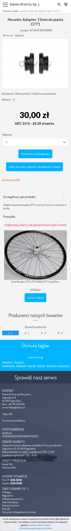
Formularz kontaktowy (13, 420)
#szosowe (63, 365)
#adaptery (7, 362)
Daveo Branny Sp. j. (25, 4)
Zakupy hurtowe (10, 505)
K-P (44, 333)
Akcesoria (8, 35)
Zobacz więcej (35, 297)
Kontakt (6, 508)
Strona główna (10, 11)
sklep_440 (7, 414)
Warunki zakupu (10, 502)
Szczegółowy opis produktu (19, 197)
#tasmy (41, 365)
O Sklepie (6, 492)
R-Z (60, 333)
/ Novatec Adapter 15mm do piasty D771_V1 (39, 11)
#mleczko (52, 365)
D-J (27, 333)
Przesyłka (9, 216)
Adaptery (19, 35)
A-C (10, 333)
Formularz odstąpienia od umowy (19, 512)
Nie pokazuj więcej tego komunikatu (35, 528)
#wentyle (21, 365)
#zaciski (31, 365)
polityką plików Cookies (40, 525)
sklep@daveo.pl (17, 407)
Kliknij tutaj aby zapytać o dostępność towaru (34, 166)
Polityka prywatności (12, 499)
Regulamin (7, 495)
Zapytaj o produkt (11, 179)
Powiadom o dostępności (35, 154)
